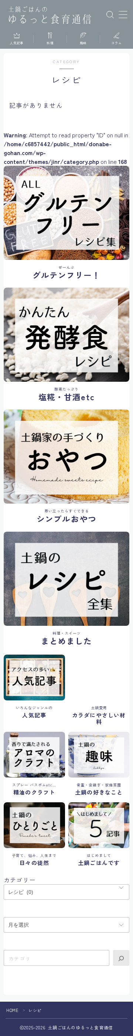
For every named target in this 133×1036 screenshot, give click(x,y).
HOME (12, 1010)
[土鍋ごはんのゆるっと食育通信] (50, 15)
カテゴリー (19, 879)
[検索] (121, 958)
